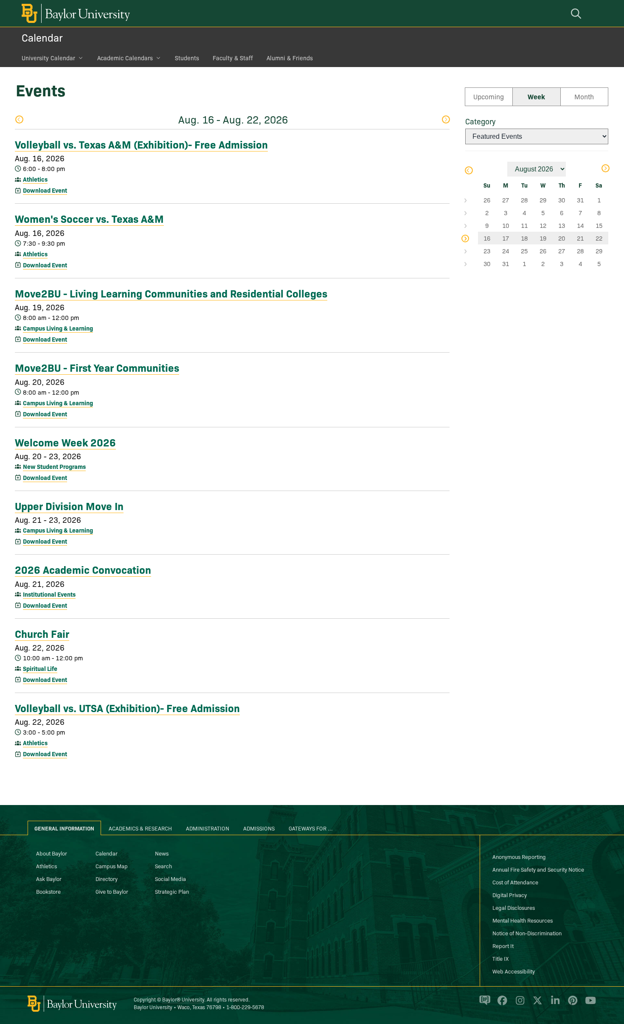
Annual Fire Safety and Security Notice (538, 869)
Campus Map (112, 866)
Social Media (170, 878)
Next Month (605, 169)
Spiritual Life (40, 668)
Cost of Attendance (515, 882)
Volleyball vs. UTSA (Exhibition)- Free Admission (127, 707)
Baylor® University (183, 999)
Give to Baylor (112, 891)
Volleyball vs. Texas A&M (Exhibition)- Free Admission (141, 144)
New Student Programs (54, 466)
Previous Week (19, 120)
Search (163, 866)
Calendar (42, 37)
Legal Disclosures (513, 907)
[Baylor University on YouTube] (588, 1004)
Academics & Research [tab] (140, 828)
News (162, 853)
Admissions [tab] (259, 828)
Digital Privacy (509, 894)
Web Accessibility (513, 971)
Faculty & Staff (233, 57)
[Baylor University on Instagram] (518, 1004)
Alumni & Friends (290, 57)
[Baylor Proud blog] (483, 1004)
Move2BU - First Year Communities (97, 367)
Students (187, 57)
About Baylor (51, 853)
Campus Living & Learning (58, 328)
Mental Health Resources (522, 920)
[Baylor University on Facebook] (500, 1004)
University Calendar (48, 57)
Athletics (35, 179)
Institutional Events (49, 594)
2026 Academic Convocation (83, 569)
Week (536, 96)
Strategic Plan (172, 891)
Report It (503, 945)
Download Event (45, 190)
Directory (107, 878)
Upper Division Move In (69, 505)
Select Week (471, 200)
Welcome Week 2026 (65, 442)
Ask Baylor (49, 878)
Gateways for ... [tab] (311, 828)
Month (584, 96)
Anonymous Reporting (519, 856)
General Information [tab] (64, 828)
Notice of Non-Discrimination (527, 933)
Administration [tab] (207, 828)
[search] (577, 13)
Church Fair (42, 633)
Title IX (500, 958)
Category (480, 121)
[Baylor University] (74, 13)
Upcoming (488, 96)
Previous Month (468, 171)
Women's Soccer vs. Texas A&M (89, 218)
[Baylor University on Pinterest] (571, 1004)
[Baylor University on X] (536, 1004)
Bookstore (48, 891)
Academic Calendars (125, 57)
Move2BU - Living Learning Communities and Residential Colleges (171, 293)
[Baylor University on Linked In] (553, 1004)
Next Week (445, 120)
